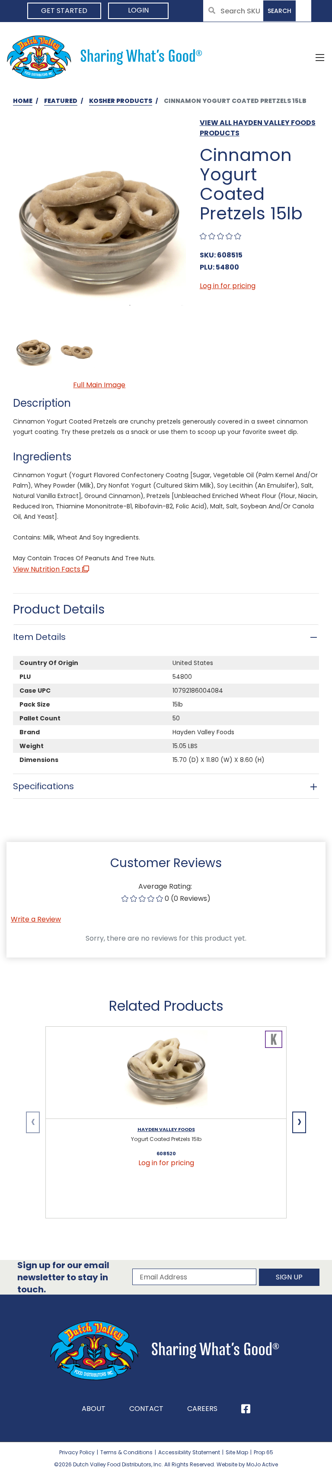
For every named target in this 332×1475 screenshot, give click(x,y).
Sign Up (289, 1277)
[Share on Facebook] (245, 1409)
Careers (202, 1409)
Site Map (237, 1452)
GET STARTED (64, 11)
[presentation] (33, 1122)
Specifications (43, 786)
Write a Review (36, 919)
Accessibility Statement (189, 1452)
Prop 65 (263, 1452)
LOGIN (138, 10)
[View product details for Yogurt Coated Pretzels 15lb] (166, 1073)
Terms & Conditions (126, 1452)
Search (279, 10)
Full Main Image (99, 385)
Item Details (39, 637)
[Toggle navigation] (320, 57)
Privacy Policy (77, 1452)
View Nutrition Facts (47, 569)
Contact (146, 1409)
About (93, 1409)
